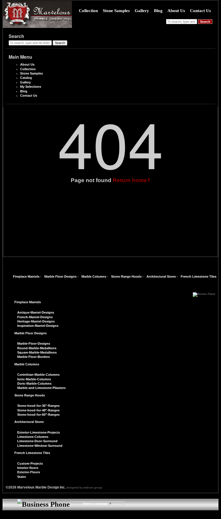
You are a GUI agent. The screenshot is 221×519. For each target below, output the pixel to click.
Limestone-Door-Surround (37, 441)
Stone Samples (116, 10)
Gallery (142, 10)
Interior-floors (27, 468)
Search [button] (205, 21)
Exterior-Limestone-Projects (38, 432)
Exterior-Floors (28, 472)
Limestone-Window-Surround (39, 445)
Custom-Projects (30, 463)
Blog (158, 10)
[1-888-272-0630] (204, 292)
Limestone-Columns (32, 436)
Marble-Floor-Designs (33, 343)
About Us (176, 10)
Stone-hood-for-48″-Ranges (38, 410)
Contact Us (200, 10)
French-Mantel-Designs (35, 317)
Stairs (21, 476)
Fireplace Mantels (26, 276)
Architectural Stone (161, 276)
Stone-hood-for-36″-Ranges (38, 405)
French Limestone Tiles (198, 276)
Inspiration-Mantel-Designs (37, 325)
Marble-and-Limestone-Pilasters (41, 388)
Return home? (131, 180)
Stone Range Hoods (126, 276)
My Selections (30, 86)
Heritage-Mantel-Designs (36, 321)
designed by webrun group (84, 487)
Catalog (26, 77)
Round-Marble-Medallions (36, 348)
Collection (88, 10)
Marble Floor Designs (60, 276)
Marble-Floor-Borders (33, 356)
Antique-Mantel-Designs (35, 312)
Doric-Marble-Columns (34, 383)
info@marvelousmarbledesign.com (110, 516)
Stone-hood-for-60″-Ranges (38, 414)
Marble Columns (93, 276)
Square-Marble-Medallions (37, 352)
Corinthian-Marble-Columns (38, 374)
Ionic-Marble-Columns (34, 379)
